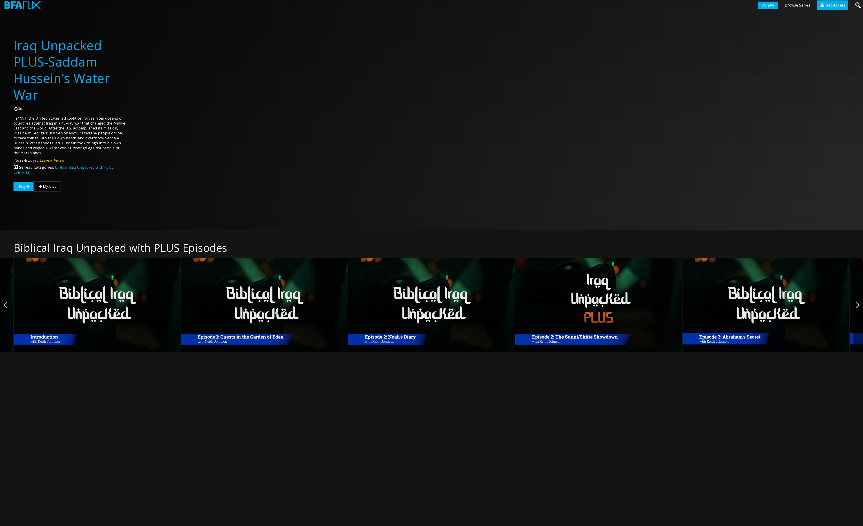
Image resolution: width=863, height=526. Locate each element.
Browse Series (797, 5)
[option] (97, 305)
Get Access (835, 5)
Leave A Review (52, 160)
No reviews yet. (39, 160)
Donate (768, 5)
